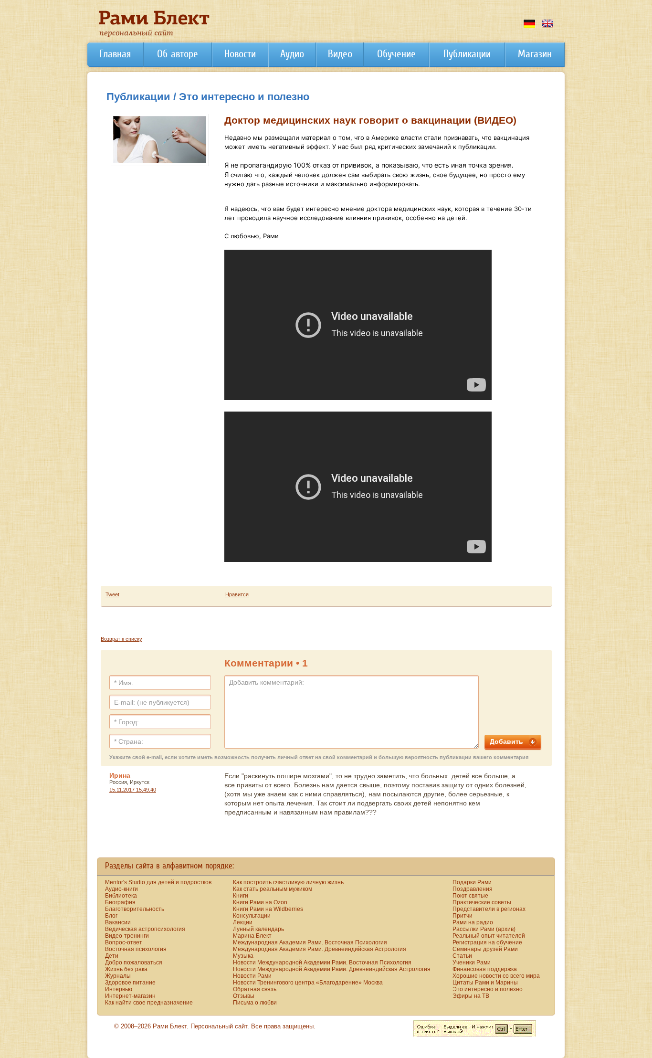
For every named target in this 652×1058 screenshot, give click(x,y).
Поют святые (470, 895)
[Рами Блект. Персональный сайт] (154, 35)
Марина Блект (252, 935)
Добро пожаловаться (133, 962)
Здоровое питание (130, 982)
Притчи (462, 915)
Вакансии (118, 922)
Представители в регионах (489, 909)
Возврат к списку (121, 639)
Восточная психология (136, 949)
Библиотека (121, 895)
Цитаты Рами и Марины (485, 982)
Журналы (118, 976)
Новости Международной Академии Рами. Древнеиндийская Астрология (332, 969)
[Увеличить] (159, 161)
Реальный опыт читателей (488, 935)
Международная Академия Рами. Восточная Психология (310, 942)
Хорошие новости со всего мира (496, 976)
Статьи (462, 955)
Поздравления (472, 889)
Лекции (242, 922)
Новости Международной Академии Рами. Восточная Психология (322, 962)
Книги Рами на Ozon (260, 902)
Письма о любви (255, 1002)
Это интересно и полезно (487, 989)
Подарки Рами (472, 882)
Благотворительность (134, 909)
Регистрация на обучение (487, 942)
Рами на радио (472, 922)
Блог (111, 915)
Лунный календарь (258, 929)
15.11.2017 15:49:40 (132, 790)
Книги (240, 895)
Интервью (118, 989)
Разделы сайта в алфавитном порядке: (169, 865)
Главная (115, 54)
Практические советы (481, 902)
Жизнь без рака (126, 969)
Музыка (243, 955)
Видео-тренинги (127, 935)
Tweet (112, 594)
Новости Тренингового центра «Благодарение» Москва (308, 982)
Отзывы (243, 996)
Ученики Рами (471, 962)
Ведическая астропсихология (145, 929)
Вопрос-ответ (123, 942)
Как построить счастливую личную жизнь (288, 882)
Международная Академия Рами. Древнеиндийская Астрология (319, 949)
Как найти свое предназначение (149, 1002)
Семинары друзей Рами (485, 949)
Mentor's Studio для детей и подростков (158, 882)
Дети (111, 955)
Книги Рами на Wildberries (268, 909)
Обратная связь (254, 989)
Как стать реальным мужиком (272, 889)
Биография (120, 902)
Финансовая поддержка (484, 969)
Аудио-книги (121, 889)
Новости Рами (252, 976)
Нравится (237, 594)
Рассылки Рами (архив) (483, 929)
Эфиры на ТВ (470, 996)
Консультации (252, 915)
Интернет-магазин (130, 996)
